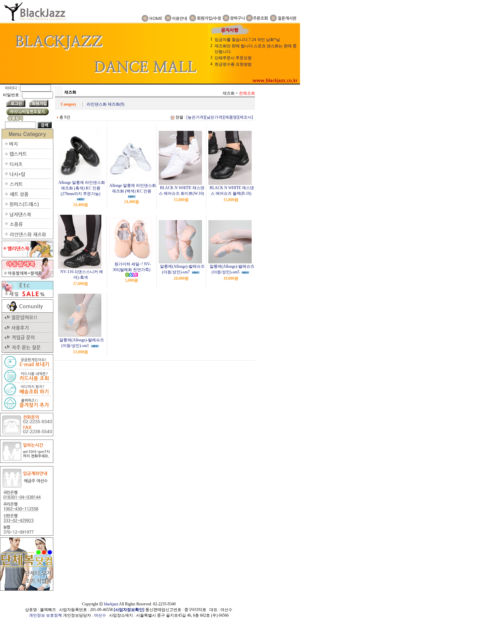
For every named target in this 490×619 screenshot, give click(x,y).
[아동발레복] (26, 278)
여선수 (100, 615)
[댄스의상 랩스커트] (26, 157)
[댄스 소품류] (26, 227)
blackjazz (111, 604)
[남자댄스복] (26, 217)
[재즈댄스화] (26, 237)
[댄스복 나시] (26, 177)
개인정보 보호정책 (45, 615)
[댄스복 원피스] (26, 207)
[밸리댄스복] (26, 256)
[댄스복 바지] (26, 147)
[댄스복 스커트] (26, 187)
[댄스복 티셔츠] (26, 167)
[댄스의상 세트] (26, 197)
